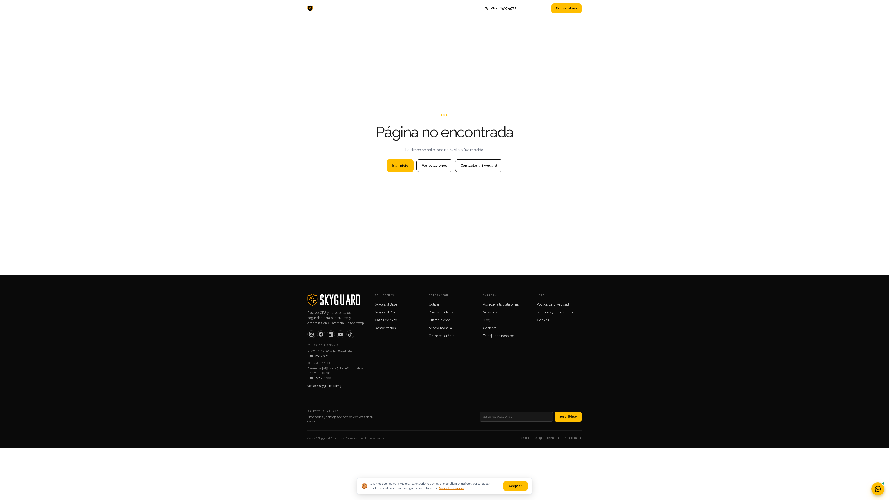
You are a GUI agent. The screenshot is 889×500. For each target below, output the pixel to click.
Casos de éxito (386, 320)
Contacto (454, 8)
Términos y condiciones (555, 312)
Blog (435, 8)
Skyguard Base (386, 304)
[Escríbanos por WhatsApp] (877, 488)
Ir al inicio (400, 165)
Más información (451, 488)
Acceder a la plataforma (501, 304)
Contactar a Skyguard (478, 165)
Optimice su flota (441, 336)
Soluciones (392, 8)
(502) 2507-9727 (318, 356)
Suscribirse (568, 416)
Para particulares (441, 312)
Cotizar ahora (566, 8)
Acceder (538, 8)
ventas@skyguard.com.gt (325, 386)
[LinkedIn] (331, 334)
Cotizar (434, 304)
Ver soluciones (434, 165)
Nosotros (416, 8)
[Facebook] (321, 334)
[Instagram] (311, 334)
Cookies (543, 320)
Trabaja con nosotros (499, 336)
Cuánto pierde (439, 320)
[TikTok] (350, 334)
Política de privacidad (553, 304)
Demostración (385, 328)
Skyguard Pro (385, 312)
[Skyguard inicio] (321, 8)
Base (358, 8)
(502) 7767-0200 (319, 378)
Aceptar (515, 486)
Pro (373, 8)
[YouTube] (340, 334)
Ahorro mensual (441, 328)
